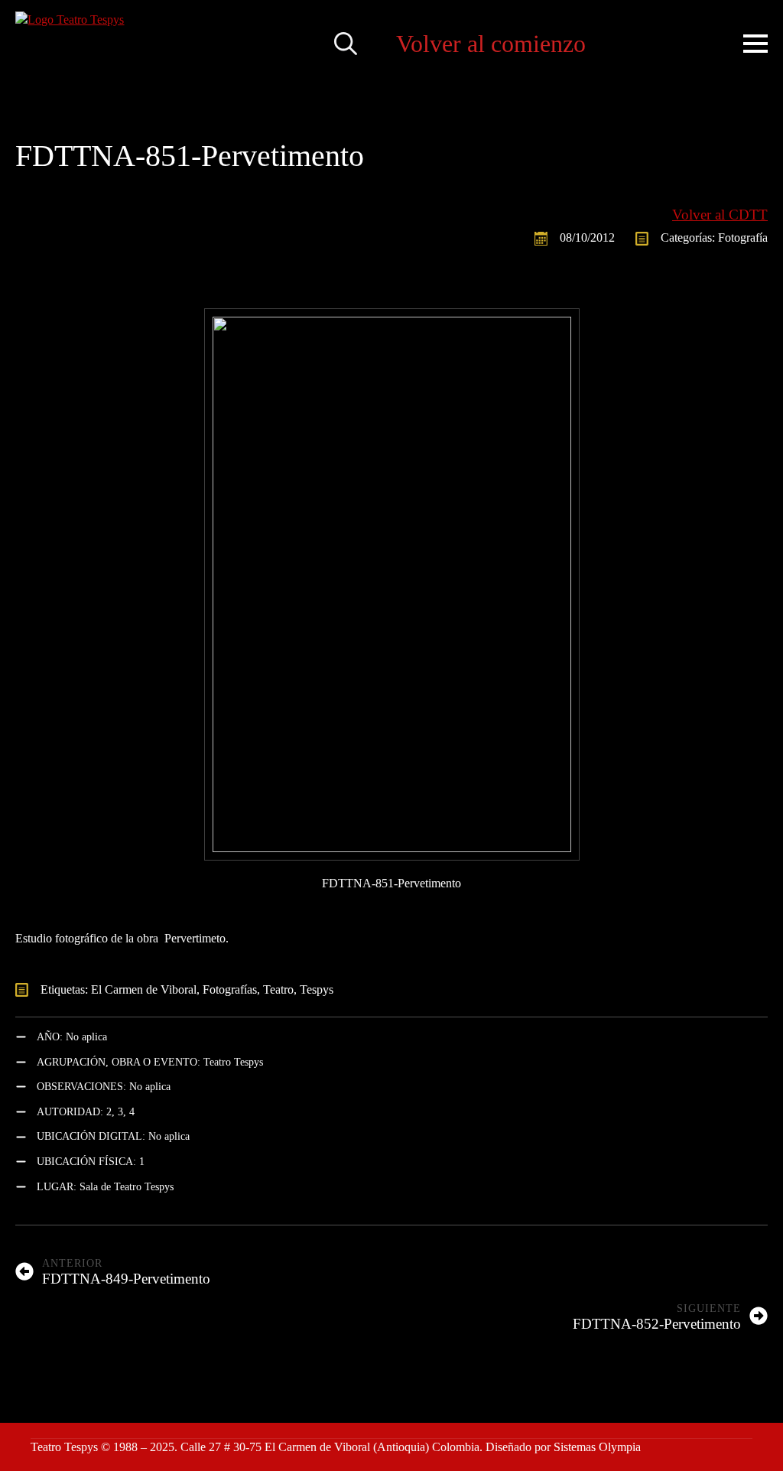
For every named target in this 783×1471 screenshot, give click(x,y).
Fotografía (743, 237)
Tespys (316, 989)
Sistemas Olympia (597, 1446)
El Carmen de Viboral (144, 989)
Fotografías (230, 989)
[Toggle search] (346, 43)
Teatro (278, 989)
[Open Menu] (755, 43)
